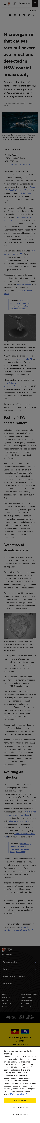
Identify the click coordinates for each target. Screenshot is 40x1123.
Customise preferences (20, 1114)
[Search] (35, 3)
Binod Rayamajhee (24, 284)
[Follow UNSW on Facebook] (19, 14)
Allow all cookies (20, 1101)
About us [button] (7, 983)
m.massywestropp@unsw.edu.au (18, 164)
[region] (20, 1084)
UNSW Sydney (26, 193)
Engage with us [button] (11, 962)
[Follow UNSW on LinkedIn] (10, 14)
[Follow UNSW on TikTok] (29, 14)
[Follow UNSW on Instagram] (15, 14)
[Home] (12, 3)
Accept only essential (20, 1107)
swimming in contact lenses (19, 821)
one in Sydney (11, 383)
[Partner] (24, 3)
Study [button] (6, 969)
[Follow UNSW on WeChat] (24, 14)
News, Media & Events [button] (14, 976)
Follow (33, 11)
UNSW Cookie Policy (17, 1094)
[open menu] (5, 3)
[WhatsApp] (33, 14)
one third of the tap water (21, 359)
